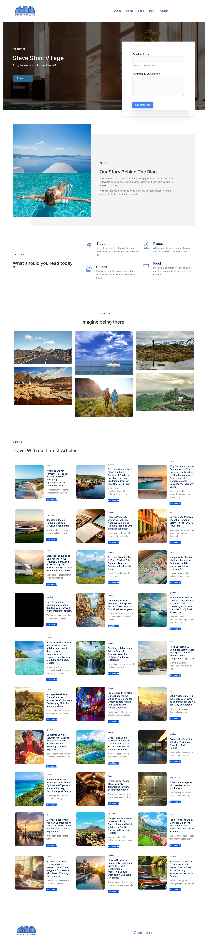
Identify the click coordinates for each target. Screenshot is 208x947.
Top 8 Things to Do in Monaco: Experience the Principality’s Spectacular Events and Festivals (182, 825)
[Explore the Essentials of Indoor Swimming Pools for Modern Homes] (152, 747)
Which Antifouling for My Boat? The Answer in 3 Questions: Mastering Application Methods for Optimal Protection (181, 605)
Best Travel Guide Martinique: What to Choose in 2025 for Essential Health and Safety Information (119, 743)
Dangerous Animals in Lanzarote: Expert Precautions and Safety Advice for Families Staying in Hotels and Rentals (120, 825)
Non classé (52, 515)
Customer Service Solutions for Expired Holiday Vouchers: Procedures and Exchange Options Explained (57, 742)
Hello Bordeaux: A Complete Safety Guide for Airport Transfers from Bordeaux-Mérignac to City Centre (182, 652)
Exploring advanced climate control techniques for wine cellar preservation (118, 785)
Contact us (143, 932)
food (141, 10)
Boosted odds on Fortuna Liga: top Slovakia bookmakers (57, 522)
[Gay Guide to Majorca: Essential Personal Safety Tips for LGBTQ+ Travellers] (152, 526)
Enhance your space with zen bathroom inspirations (181, 785)
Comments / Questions (146, 73)
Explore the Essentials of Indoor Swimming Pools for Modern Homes (182, 743)
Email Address (141, 54)
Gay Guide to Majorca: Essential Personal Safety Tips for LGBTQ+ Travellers (182, 521)
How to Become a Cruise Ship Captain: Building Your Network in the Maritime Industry (59, 606)
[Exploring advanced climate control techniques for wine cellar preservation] (90, 789)
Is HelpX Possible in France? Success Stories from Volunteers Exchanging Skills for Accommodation (59, 700)
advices (164, 10)
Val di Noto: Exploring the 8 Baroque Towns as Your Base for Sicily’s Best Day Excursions (182, 700)
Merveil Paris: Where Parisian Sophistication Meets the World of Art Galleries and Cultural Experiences (58, 825)
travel (152, 10)
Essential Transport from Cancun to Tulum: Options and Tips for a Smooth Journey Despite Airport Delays (58, 785)
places (129, 10)
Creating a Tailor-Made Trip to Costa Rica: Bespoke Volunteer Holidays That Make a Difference (120, 654)
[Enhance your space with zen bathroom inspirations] (152, 789)
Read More (51, 499)
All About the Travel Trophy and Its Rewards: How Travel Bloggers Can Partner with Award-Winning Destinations (58, 869)
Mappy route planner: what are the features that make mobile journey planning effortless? (181, 563)
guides (117, 10)
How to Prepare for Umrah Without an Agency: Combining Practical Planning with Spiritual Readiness (120, 523)
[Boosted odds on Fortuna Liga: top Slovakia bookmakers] (29, 526)
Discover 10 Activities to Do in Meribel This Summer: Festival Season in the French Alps (119, 563)
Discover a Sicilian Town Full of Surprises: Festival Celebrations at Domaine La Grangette (120, 605)
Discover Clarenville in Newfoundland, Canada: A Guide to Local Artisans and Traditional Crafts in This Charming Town (120, 476)
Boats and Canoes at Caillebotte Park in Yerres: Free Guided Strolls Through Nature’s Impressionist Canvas (182, 869)
